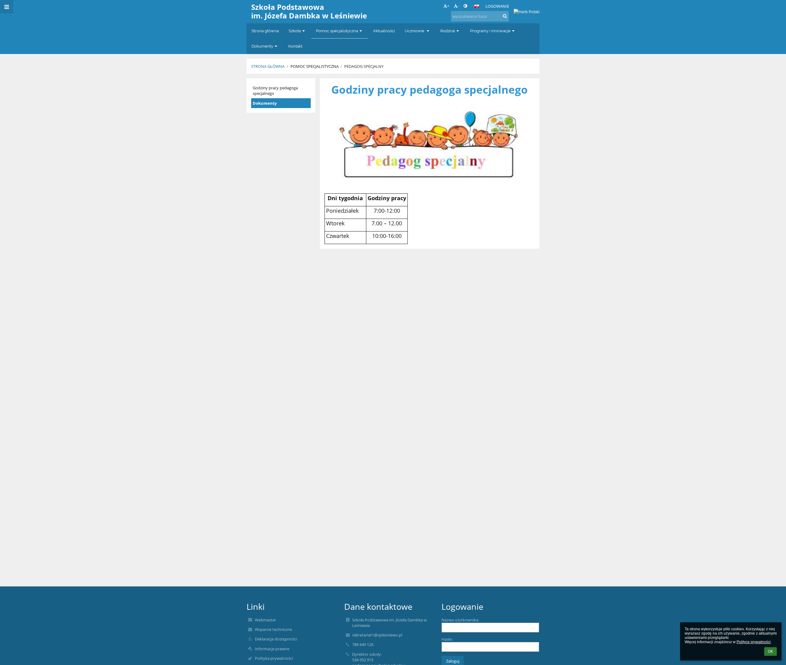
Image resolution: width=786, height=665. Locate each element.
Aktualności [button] (384, 31)
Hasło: (447, 639)
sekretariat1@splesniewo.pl (377, 635)
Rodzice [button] (447, 31)
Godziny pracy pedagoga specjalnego (275, 90)
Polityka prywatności (274, 658)
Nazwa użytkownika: (460, 620)
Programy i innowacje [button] (490, 31)
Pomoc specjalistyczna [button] (337, 31)
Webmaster (265, 620)
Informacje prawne (272, 648)
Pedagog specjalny (363, 66)
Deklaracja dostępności (276, 639)
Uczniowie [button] (415, 31)
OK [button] (770, 651)
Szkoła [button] (295, 31)
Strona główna (268, 66)
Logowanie (497, 6)
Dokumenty (265, 103)
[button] (465, 6)
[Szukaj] (504, 16)
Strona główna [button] (265, 31)
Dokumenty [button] (262, 46)
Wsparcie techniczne (273, 629)
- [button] (458, 6)
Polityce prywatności (754, 642)
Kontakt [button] (295, 46)
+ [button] (448, 6)
